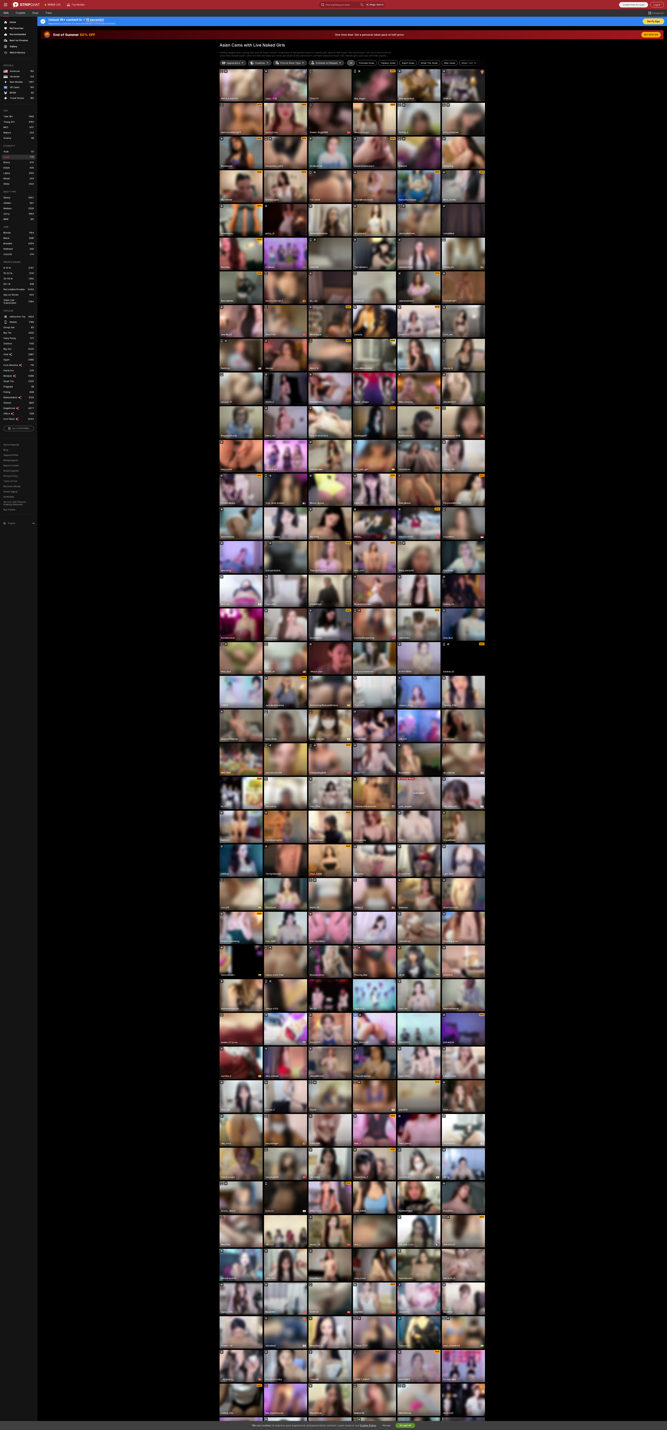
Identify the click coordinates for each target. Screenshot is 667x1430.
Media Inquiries (11, 471)
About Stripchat (11, 445)
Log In (657, 4)
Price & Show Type (290, 63)
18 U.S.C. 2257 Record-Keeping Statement (15, 503)
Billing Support (10, 460)
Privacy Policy (10, 476)
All (351, 63)
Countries (260, 63)
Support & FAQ (10, 455)
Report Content (11, 465)
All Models (8, 497)
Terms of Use (10, 481)
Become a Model (11, 486)
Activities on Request (327, 63)
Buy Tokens (9, 510)
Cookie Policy (368, 1425)
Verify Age (653, 21)
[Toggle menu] (5, 4)
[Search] (361, 4)
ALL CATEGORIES (20, 428)
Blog (5, 450)
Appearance (233, 63)
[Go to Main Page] (26, 4)
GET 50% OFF (651, 35)
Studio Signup (10, 491)
